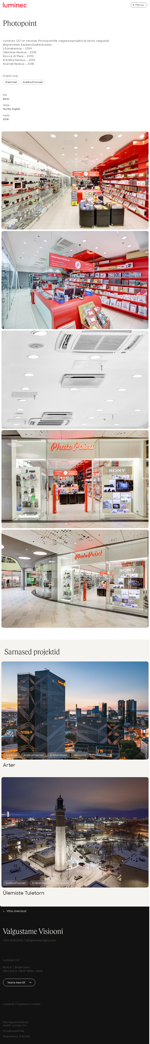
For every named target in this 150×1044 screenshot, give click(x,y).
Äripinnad (11, 82)
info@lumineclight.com (40, 940)
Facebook (23, 1004)
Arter (9, 765)
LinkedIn (36, 1004)
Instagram (9, 1004)
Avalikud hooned (32, 82)
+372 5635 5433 (13, 940)
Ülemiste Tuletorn (23, 893)
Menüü (139, 5)
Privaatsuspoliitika (13, 1031)
